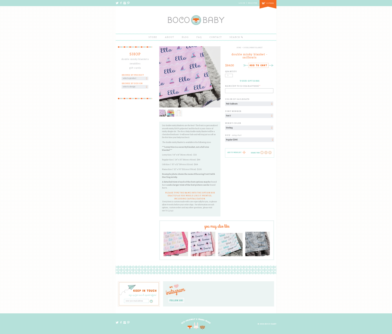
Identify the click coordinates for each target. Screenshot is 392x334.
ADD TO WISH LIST (234, 152)
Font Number (233, 111)
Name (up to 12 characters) (242, 86)
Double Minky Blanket (253, 48)
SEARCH (235, 37)
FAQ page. (169, 211)
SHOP (135, 54)
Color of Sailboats (237, 99)
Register (252, 3)
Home (239, 48)
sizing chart (236, 135)
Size (233, 135)
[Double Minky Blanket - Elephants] (203, 244)
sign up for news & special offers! (142, 295)
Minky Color (233, 123)
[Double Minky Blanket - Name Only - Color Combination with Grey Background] (257, 244)
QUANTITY (231, 71)
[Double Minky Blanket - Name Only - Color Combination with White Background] (176, 244)
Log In (242, 3)
